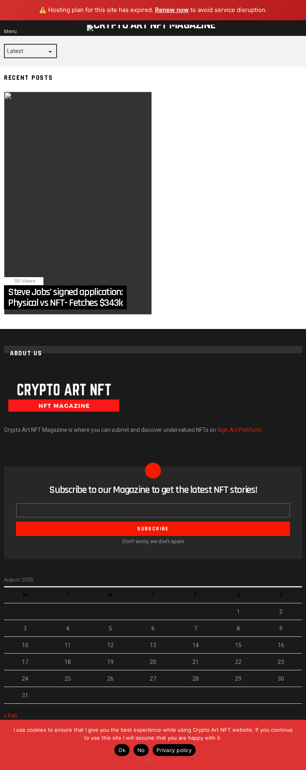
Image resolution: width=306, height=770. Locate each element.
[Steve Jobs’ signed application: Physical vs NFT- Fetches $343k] (78, 203)
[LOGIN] (299, 28)
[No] (147, 759)
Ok (122, 750)
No (141, 750)
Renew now (172, 10)
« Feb (10, 716)
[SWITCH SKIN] (288, 28)
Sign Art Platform (239, 430)
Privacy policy (174, 750)
